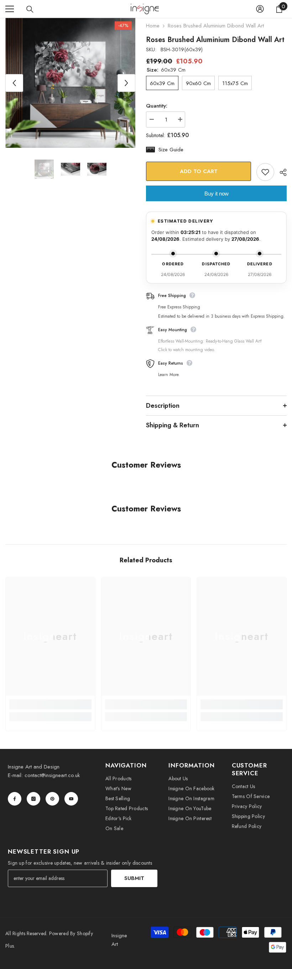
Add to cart (199, 171)
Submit (134, 878)
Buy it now (216, 194)
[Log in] (260, 9)
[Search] (30, 9)
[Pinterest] (52, 799)
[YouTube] (71, 799)
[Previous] (14, 83)
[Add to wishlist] (265, 172)
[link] (50, 704)
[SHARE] (280, 172)
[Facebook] (14, 799)
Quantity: (156, 106)
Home (153, 26)
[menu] (9, 9)
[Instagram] (33, 799)
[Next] (126, 83)
